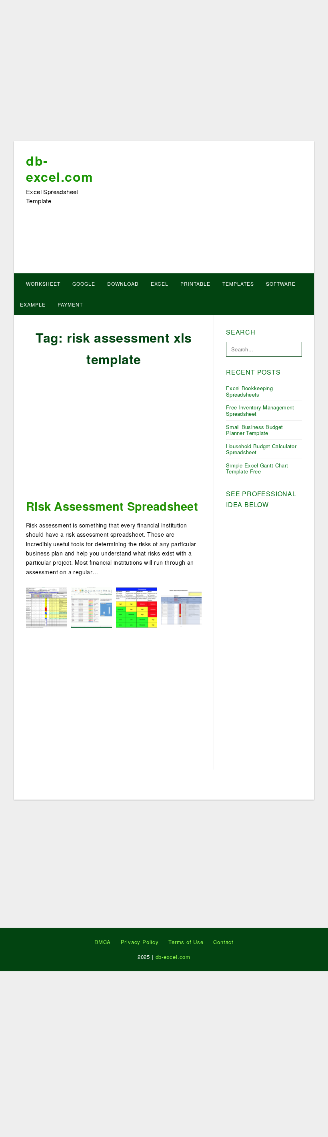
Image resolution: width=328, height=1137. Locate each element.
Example (33, 304)
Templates (238, 283)
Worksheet (43, 283)
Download (123, 283)
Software (281, 283)
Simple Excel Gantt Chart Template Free (257, 468)
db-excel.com (59, 168)
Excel (159, 283)
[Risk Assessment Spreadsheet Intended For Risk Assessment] (181, 607)
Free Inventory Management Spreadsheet (260, 410)
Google (83, 283)
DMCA (102, 942)
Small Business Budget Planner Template (254, 430)
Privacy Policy (140, 942)
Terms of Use (186, 942)
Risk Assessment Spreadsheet (112, 506)
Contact (223, 942)
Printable (195, 283)
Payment (70, 304)
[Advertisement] (164, 73)
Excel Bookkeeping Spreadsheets (249, 391)
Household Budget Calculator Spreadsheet (261, 449)
